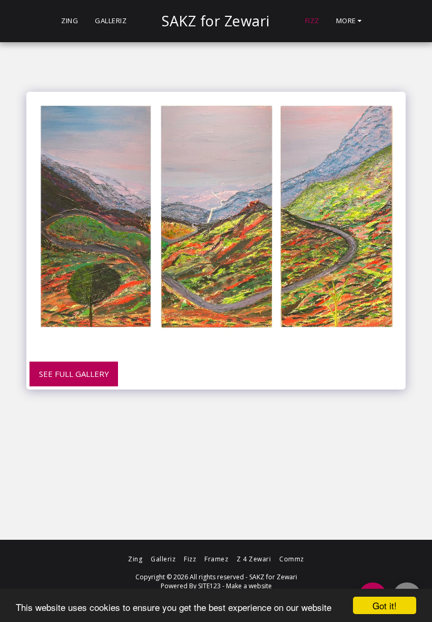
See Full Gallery (74, 373)
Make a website (249, 585)
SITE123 (209, 585)
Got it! (384, 605)
